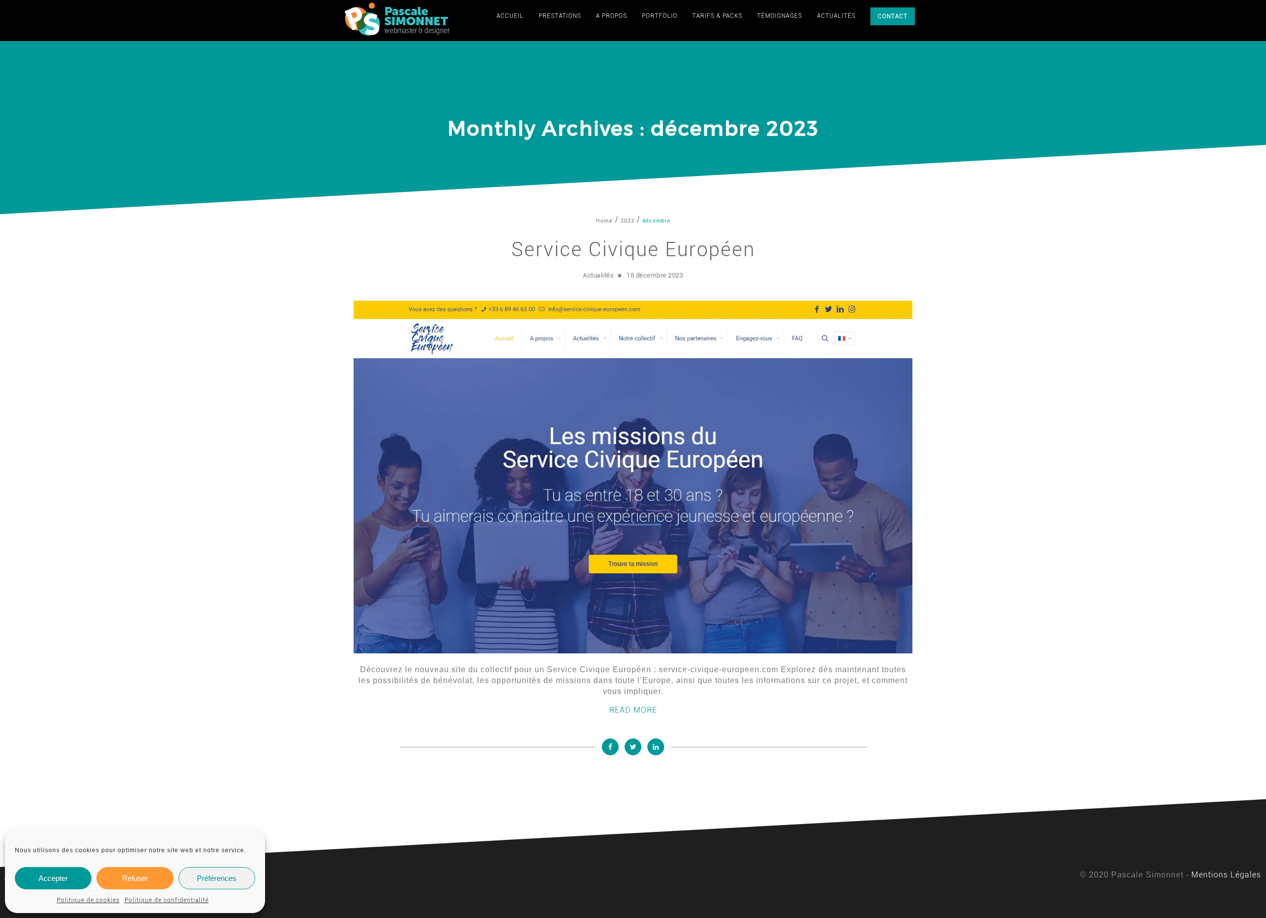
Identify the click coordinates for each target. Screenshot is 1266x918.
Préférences (216, 878)
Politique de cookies (88, 900)
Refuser (135, 878)
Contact (892, 16)
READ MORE (633, 710)
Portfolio (660, 15)
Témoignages (779, 15)
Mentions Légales (1226, 874)
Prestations (560, 15)
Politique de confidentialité (167, 900)
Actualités (836, 15)
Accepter (53, 878)
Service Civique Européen (633, 249)
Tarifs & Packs (717, 15)
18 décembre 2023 (655, 275)
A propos (611, 15)
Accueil (510, 15)
